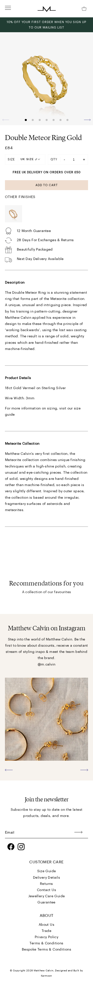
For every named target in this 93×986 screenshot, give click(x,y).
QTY (54, 159)
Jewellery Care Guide (46, 896)
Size (11, 159)
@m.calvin (47, 664)
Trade (46, 931)
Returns (46, 884)
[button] (87, 119)
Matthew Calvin (44, 970)
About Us (46, 925)
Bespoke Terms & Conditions (46, 949)
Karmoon (46, 976)
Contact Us (46, 890)
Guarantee (46, 902)
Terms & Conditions (46, 943)
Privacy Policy (47, 937)
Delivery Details (46, 877)
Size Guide (46, 871)
